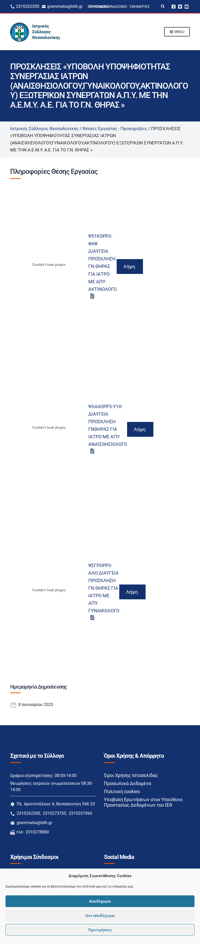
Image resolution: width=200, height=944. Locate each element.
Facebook (173, 6)
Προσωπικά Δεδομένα (127, 783)
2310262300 (27, 6)
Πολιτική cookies (122, 791)
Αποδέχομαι (100, 901)
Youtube (186, 6)
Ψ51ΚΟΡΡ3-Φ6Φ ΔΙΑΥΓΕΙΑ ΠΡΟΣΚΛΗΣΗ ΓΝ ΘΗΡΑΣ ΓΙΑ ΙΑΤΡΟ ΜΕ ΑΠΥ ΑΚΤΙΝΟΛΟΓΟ (102, 262)
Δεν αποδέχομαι (100, 915)
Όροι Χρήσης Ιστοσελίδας (131, 775)
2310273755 (54, 813)
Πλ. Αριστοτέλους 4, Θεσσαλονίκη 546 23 (56, 803)
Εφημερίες (140, 6)
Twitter (180, 6)
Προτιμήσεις (100, 930)
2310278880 (37, 832)
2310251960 (80, 813)
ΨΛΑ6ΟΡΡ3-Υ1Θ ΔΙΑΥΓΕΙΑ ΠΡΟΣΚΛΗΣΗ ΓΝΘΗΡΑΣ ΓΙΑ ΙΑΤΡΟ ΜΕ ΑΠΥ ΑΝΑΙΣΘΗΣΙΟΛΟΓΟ (107, 425)
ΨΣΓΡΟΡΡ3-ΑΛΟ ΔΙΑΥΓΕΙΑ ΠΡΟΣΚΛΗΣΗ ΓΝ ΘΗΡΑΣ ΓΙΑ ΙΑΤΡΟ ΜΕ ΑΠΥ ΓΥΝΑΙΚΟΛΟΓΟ (103, 588)
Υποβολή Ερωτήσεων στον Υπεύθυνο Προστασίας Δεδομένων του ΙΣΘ (143, 802)
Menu (178, 32)
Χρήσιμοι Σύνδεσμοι (108, 6)
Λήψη (129, 266)
